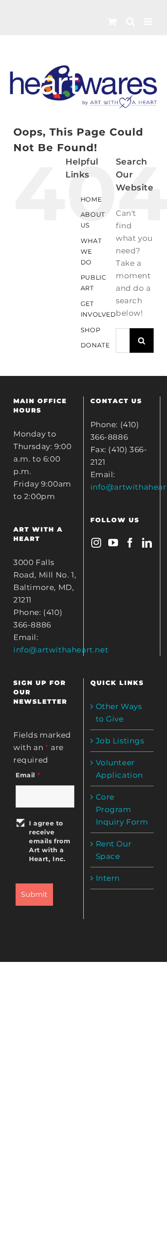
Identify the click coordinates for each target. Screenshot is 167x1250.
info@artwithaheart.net (60, 649)
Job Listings (120, 740)
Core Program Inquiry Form (122, 809)
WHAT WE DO (91, 251)
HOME (91, 199)
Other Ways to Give (119, 712)
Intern (108, 878)
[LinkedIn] (147, 543)
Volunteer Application (119, 769)
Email (28, 775)
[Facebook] (130, 543)
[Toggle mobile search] (130, 21)
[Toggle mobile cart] (112, 21)
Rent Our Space (114, 850)
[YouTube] (113, 543)
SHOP (90, 330)
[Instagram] (96, 543)
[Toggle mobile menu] (149, 21)
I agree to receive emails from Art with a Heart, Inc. (50, 841)
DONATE (95, 345)
